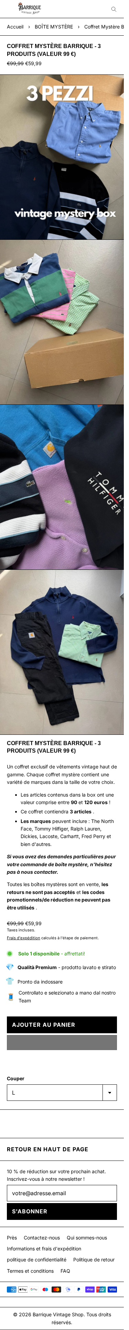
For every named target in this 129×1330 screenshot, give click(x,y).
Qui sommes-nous (87, 1237)
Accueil (15, 27)
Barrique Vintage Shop (58, 1314)
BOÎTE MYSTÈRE (54, 27)
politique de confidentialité (36, 1259)
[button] (62, 1042)
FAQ (65, 1271)
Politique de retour (94, 1259)
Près (12, 1237)
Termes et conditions (30, 1271)
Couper (15, 1078)
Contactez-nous (42, 1237)
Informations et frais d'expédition (44, 1248)
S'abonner (29, 1211)
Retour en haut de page (47, 1149)
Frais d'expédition (23, 937)
